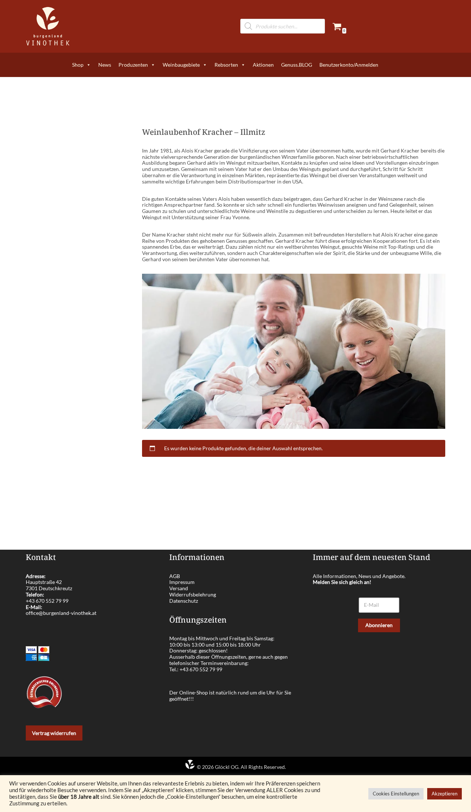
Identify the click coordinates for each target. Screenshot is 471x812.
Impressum (182, 582)
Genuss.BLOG (296, 65)
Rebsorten (226, 65)
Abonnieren (379, 625)
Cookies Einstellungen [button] (396, 794)
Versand (178, 588)
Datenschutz (183, 601)
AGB (174, 576)
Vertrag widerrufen (54, 733)
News (104, 65)
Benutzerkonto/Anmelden (348, 65)
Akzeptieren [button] (444, 794)
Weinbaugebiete (181, 65)
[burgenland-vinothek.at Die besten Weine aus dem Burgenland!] (48, 26)
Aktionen (263, 65)
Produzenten (133, 65)
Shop (78, 65)
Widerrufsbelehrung (192, 594)
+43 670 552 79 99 (47, 601)
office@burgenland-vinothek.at (61, 613)
